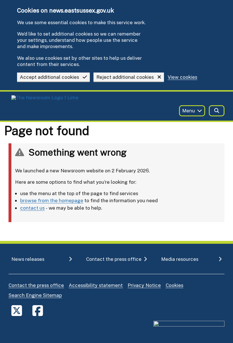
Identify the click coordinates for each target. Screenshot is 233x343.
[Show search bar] (216, 110)
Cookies (174, 285)
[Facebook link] (38, 310)
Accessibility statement (96, 285)
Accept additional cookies (49, 77)
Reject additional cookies (125, 77)
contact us (32, 208)
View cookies (182, 77)
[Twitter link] (17, 310)
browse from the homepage (51, 200)
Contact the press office (36, 285)
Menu (188, 110)
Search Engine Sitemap (35, 295)
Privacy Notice (144, 285)
